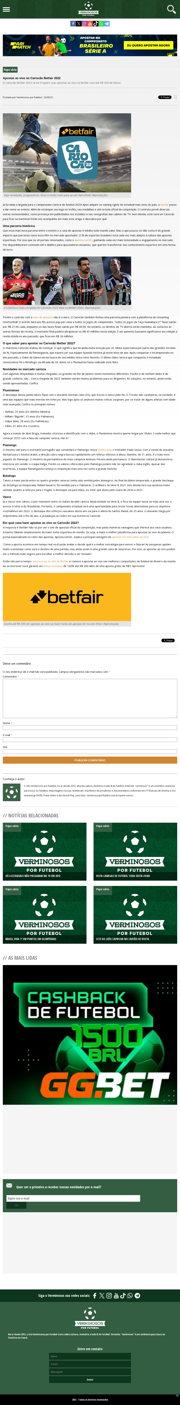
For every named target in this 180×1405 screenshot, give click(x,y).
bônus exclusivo (53, 566)
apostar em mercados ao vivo (130, 537)
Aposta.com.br (83, 240)
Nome (7, 723)
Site (5, 747)
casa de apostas (43, 317)
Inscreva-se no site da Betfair (51, 561)
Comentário (11, 676)
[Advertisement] (90, 1145)
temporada (104, 449)
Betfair (164, 204)
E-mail (7, 735)
